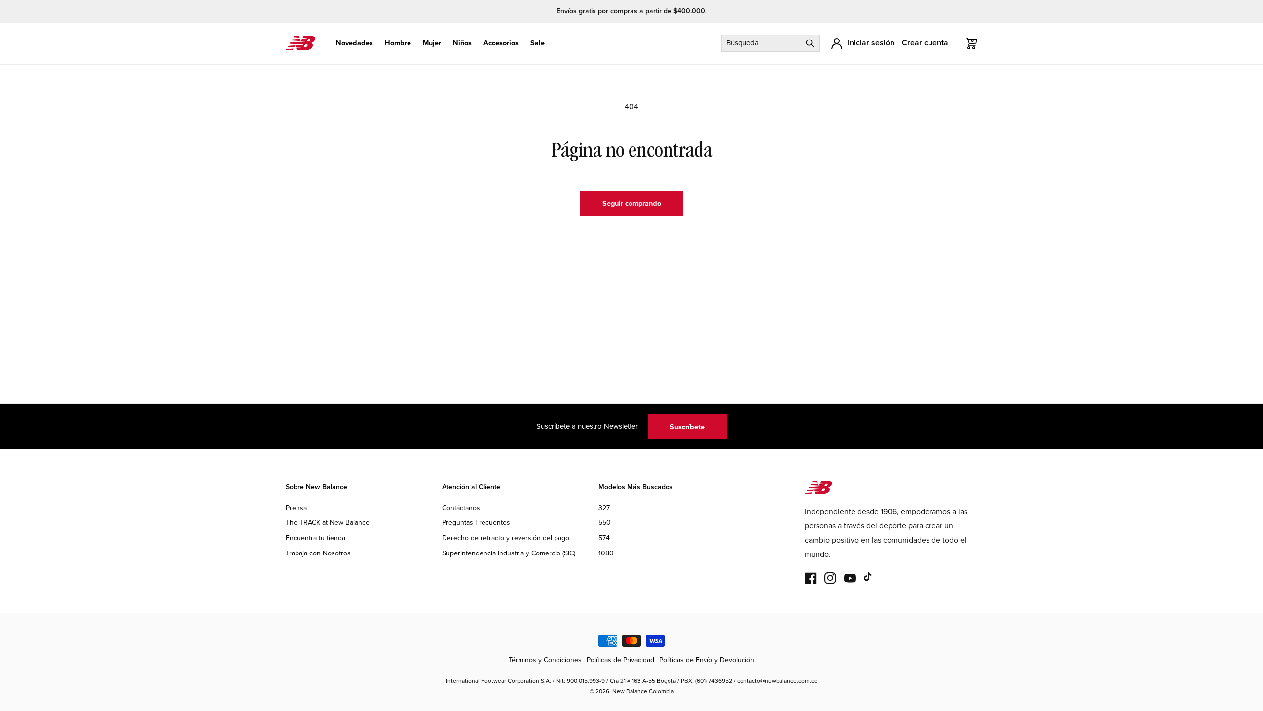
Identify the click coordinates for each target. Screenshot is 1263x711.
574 (604, 538)
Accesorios (501, 43)
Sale (537, 43)
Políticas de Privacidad (620, 660)
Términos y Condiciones (545, 660)
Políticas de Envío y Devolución (706, 660)
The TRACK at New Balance (328, 522)
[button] (354, 43)
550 (604, 522)
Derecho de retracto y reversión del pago (505, 538)
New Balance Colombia (643, 691)
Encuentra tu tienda (315, 538)
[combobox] (770, 43)
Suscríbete (687, 426)
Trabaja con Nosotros (318, 553)
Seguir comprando (631, 203)
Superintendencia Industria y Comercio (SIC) (508, 553)
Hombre (398, 43)
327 (604, 508)
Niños (462, 43)
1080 (606, 553)
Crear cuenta (925, 42)
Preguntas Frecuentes (476, 522)
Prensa (296, 508)
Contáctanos (461, 508)
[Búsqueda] (810, 43)
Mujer (432, 43)
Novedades (354, 43)
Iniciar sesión (871, 42)
